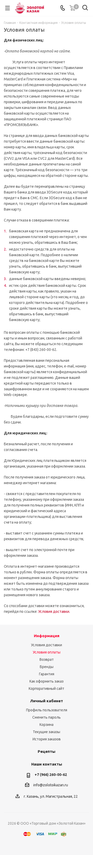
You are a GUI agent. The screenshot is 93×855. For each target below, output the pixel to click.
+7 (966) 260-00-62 (51, 775)
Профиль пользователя (46, 710)
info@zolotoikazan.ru (50, 785)
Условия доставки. (54, 611)
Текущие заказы (46, 732)
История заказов (47, 739)
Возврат (47, 659)
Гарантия (46, 674)
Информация (46, 636)
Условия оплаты (46, 652)
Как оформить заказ (46, 681)
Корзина (46, 724)
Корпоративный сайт (46, 688)
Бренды (46, 667)
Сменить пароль (46, 717)
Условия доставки (46, 645)
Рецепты (46, 751)
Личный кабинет (46, 701)
